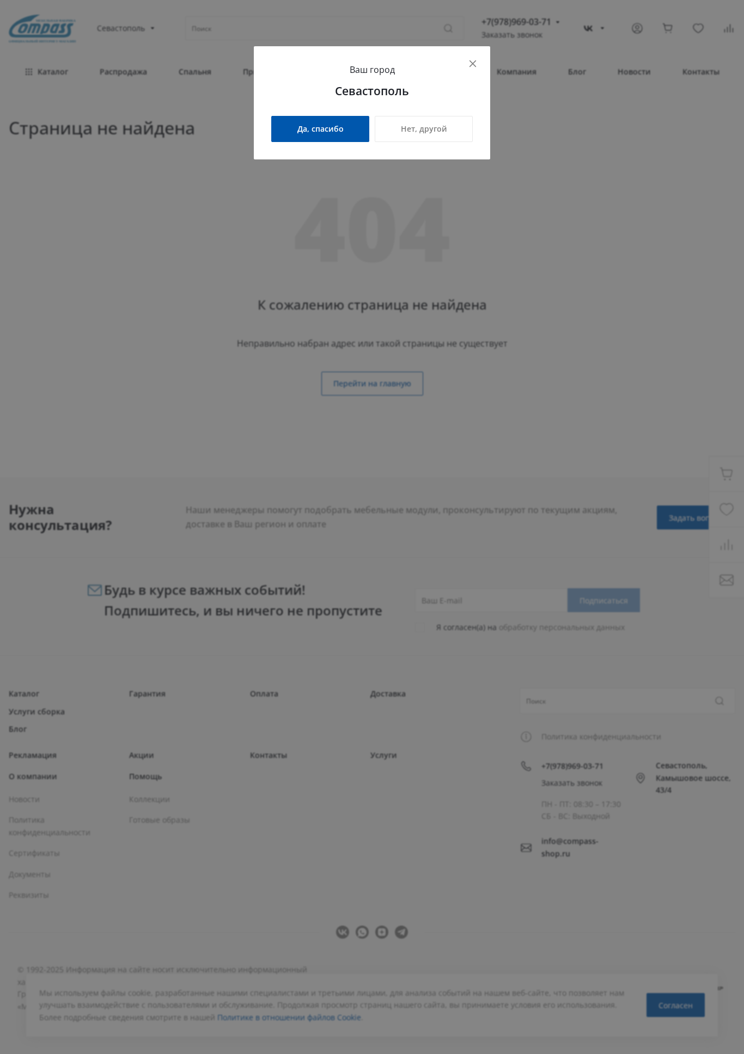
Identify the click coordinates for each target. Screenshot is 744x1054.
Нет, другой (424, 129)
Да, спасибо (320, 129)
